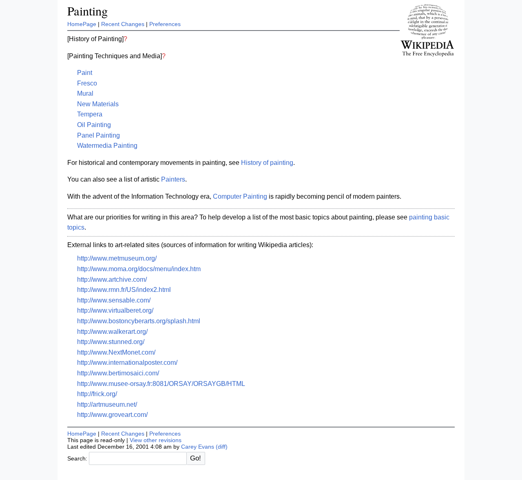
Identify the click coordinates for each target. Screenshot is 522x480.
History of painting (267, 162)
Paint (84, 72)
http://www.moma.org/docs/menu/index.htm (139, 268)
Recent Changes (122, 24)
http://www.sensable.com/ (113, 300)
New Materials (98, 104)
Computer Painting (240, 196)
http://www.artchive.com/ (112, 279)
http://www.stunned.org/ (110, 341)
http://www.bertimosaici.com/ (118, 373)
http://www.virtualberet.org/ (115, 310)
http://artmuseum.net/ (107, 404)
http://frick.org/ (97, 393)
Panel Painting (98, 135)
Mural (85, 93)
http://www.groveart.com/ (112, 414)
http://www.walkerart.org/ (112, 331)
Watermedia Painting (107, 145)
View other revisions (155, 440)
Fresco (87, 83)
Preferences (165, 24)
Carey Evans (197, 446)
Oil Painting (94, 124)
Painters (173, 179)
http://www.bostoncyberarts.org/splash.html (138, 321)
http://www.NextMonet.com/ (116, 352)
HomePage (81, 24)
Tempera (89, 114)
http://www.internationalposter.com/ (127, 362)
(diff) (222, 446)
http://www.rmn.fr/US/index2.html (124, 289)
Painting (87, 10)
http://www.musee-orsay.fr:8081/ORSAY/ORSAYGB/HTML (161, 383)
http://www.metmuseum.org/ (117, 258)
